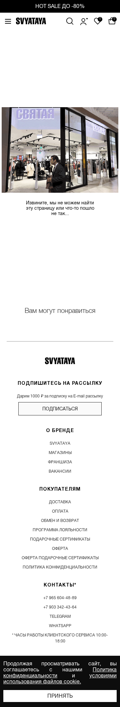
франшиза (60, 462)
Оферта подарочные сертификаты (60, 558)
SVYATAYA (60, 443)
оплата (60, 511)
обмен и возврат (60, 520)
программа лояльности (60, 530)
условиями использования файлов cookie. (60, 679)
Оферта (60, 548)
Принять (60, 696)
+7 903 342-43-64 (60, 607)
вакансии (60, 471)
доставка (60, 502)
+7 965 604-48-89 (60, 597)
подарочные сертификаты (60, 539)
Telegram (60, 616)
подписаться (60, 408)
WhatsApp (60, 625)
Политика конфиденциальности (60, 567)
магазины (60, 452)
